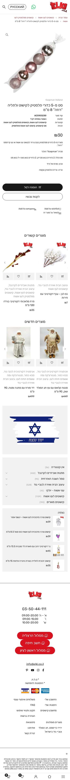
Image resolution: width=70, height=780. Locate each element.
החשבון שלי (50, 699)
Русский (17, 7)
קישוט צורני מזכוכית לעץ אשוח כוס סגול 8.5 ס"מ (28, 531)
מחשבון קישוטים (48, 710)
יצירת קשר (29, 733)
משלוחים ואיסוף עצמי (24, 699)
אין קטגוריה (57, 467)
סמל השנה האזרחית (52, 478)
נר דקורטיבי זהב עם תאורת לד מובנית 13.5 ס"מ (28, 546)
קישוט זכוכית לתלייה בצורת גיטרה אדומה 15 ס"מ (28, 561)
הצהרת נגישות (27, 716)
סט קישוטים (41, 126)
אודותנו (31, 727)
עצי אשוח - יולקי (55, 490)
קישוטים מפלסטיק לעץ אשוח (16, 122)
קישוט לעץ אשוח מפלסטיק (23, 126)
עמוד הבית (63, 17)
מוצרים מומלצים (54, 722)
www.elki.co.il (11, 769)
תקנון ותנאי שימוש (26, 710)
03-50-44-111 (34, 609)
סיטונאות (30, 722)
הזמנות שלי (50, 705)
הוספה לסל (30, 187)
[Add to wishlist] (53, 209)
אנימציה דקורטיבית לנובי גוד (52, 371)
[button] (7, 35)
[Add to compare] (28, 209)
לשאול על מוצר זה (51, 212)
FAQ (32, 705)
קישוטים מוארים (55, 502)
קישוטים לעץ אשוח (46, 17)
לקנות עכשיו (33, 196)
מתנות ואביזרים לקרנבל (21, 285)
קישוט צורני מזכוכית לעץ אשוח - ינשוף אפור (30, 517)
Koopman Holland (54, 100)
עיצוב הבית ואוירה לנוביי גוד (53, 285)
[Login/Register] (36, 776)
